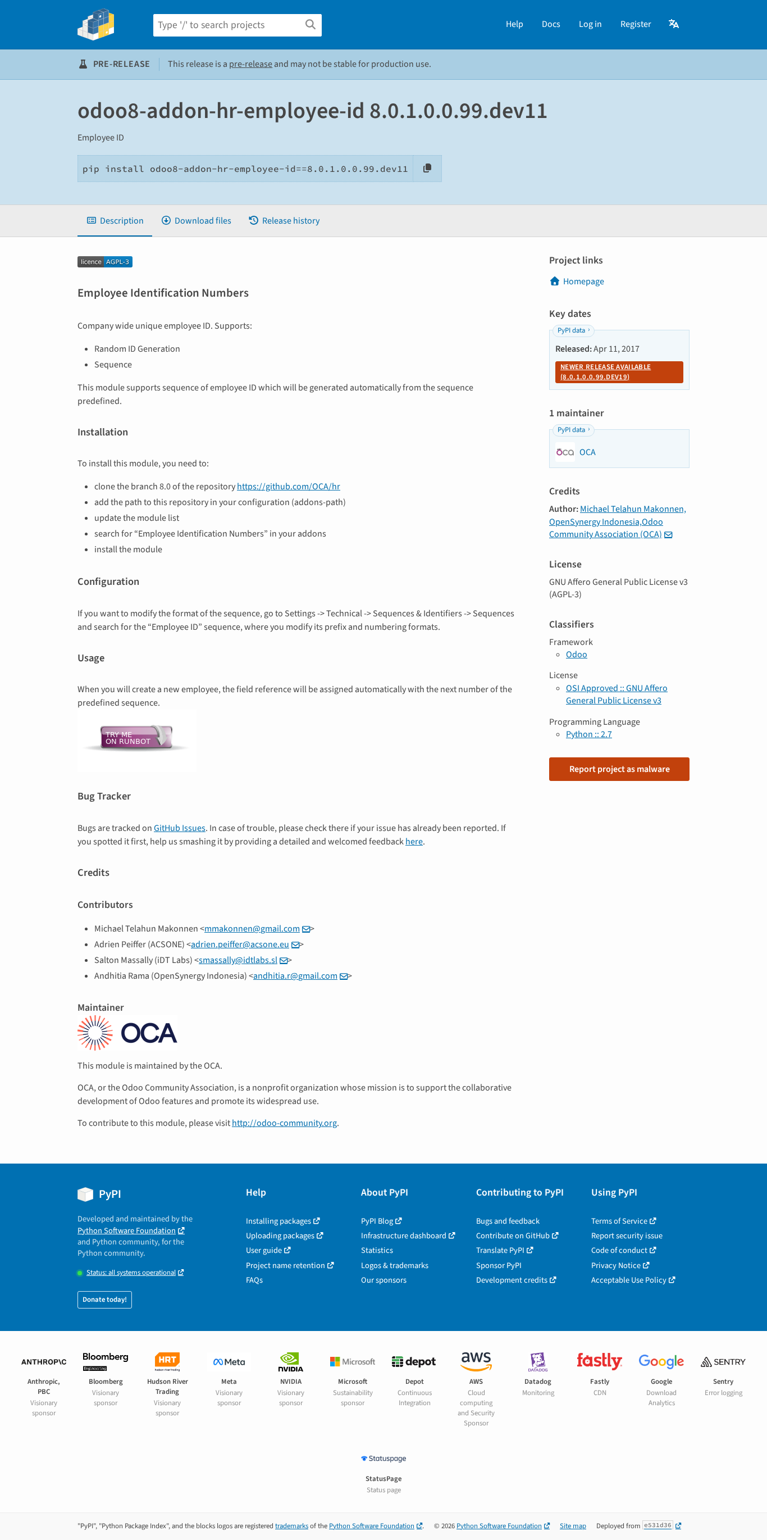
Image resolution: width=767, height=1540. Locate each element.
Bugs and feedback (508, 1221)
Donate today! (105, 1299)
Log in (590, 24)
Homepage (583, 281)
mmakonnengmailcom (252, 929)
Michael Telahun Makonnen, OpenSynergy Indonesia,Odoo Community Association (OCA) (617, 521)
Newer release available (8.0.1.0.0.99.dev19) (605, 372)
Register (635, 24)
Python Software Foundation (126, 1231)
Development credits (511, 1280)
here (414, 841)
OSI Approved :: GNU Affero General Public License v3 (617, 694)
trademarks (291, 1526)
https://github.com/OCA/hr (288, 486)
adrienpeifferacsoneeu (240, 944)
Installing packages (278, 1221)
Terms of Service (619, 1221)
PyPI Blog (377, 1221)
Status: (131, 1273)
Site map (573, 1526)
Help (514, 24)
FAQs (254, 1280)
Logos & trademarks (394, 1265)
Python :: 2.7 (589, 734)
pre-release (250, 64)
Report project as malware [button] (619, 769)
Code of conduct (619, 1250)
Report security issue (627, 1236)
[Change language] (675, 24)
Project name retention (285, 1265)
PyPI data (571, 330)
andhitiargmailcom (295, 976)
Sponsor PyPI (499, 1265)
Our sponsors (384, 1280)
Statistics (377, 1250)
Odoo (576, 654)
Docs (551, 24)
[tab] (114, 221)
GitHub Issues (180, 828)
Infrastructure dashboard (403, 1236)
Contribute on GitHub (513, 1236)
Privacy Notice (616, 1265)
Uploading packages (280, 1236)
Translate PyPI (500, 1250)
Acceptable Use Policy (628, 1280)
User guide (264, 1250)
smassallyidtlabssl (238, 960)
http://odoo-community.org (284, 1123)
